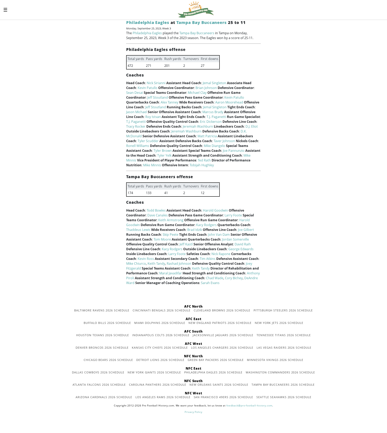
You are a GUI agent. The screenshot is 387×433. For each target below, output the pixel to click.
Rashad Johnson (179, 263)
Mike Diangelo (214, 146)
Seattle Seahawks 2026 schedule (283, 397)
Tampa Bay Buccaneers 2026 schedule (283, 384)
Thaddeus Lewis (138, 229)
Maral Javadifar (170, 273)
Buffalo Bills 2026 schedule (107, 323)
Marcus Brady (212, 112)
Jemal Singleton (214, 83)
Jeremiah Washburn (198, 126)
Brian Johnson (206, 88)
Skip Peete (170, 234)
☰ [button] (5, 9)
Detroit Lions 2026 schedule (160, 360)
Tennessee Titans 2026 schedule (284, 335)
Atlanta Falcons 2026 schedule (99, 384)
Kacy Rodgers (206, 225)
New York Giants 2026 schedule (154, 372)
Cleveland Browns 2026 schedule (222, 310)
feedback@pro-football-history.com (249, 405)
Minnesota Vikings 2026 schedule (275, 360)
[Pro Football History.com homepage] (196, 9)
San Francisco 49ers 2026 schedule (223, 397)
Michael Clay (197, 92)
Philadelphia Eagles (147, 22)
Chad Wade (214, 278)
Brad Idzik (194, 229)
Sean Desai (134, 92)
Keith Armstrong (170, 220)
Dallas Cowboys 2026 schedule (98, 372)
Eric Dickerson (211, 121)
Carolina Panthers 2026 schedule (157, 384)
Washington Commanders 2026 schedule (280, 372)
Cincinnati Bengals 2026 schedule (161, 310)
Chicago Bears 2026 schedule (108, 360)
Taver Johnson (224, 141)
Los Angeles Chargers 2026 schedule (222, 347)
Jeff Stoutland (157, 97)
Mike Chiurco (136, 263)
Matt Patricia (207, 136)
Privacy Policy (193, 412)
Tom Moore (162, 239)
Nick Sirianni (156, 83)
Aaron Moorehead (229, 102)
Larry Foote (233, 215)
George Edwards (241, 249)
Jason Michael (136, 112)
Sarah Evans (210, 283)
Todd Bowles (156, 210)
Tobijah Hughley (202, 165)
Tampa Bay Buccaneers (201, 22)
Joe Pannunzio (233, 150)
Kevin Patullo (147, 88)
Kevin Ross (146, 258)
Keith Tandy (156, 263)
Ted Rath (204, 160)
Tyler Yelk (164, 155)
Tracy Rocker (136, 126)
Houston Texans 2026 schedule (102, 335)
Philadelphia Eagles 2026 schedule (213, 372)
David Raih (243, 244)
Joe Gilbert (246, 229)
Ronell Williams (137, 146)
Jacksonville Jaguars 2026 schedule (223, 335)
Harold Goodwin (215, 210)
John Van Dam (219, 234)
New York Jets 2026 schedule (279, 323)
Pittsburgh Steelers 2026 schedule (283, 310)
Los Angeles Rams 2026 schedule (162, 397)
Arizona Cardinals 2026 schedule (104, 397)
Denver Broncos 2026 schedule (102, 347)
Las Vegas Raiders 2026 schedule (284, 347)
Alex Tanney (169, 102)
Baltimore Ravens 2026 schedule (101, 310)
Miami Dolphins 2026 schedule (159, 323)
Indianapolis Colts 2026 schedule (160, 335)
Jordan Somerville (235, 239)
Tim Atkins (207, 258)
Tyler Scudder (148, 141)
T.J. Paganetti (216, 117)
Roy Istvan (153, 117)
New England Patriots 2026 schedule (220, 323)
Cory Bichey (234, 278)
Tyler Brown (163, 150)
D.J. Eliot (252, 126)
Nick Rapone (220, 254)
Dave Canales (157, 215)
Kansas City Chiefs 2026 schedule (160, 347)
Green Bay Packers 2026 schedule (216, 360)
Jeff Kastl (186, 244)
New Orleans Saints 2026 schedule (218, 384)
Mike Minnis (152, 165)
